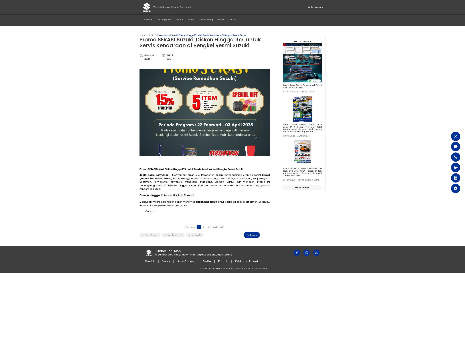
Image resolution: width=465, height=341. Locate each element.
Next (215, 227)
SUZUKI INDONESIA (213, 268)
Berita (220, 19)
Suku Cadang (206, 19)
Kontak (232, 19)
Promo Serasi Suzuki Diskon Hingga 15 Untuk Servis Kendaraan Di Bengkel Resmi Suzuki (201, 35)
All (221, 227)
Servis (191, 19)
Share (253, 235)
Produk (179, 19)
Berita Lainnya (302, 187)
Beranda (147, 19)
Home (142, 35)
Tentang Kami (164, 19)
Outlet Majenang (315, 7)
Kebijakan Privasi (246, 261)
